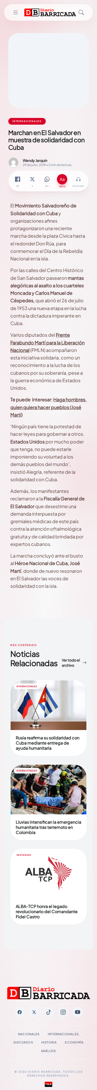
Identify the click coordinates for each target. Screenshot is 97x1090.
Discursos (23, 1042)
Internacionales (63, 1034)
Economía (74, 1042)
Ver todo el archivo (71, 662)
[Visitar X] (34, 1012)
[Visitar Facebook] (19, 1012)
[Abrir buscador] (81, 12)
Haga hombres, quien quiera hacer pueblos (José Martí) (48, 407)
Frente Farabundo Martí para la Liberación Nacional (47, 342)
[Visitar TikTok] (48, 1012)
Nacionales (29, 1034)
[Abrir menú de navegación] (15, 12)
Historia (49, 1042)
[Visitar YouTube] (77, 1012)
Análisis (48, 1051)
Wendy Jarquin (35, 160)
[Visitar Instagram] (63, 1012)
